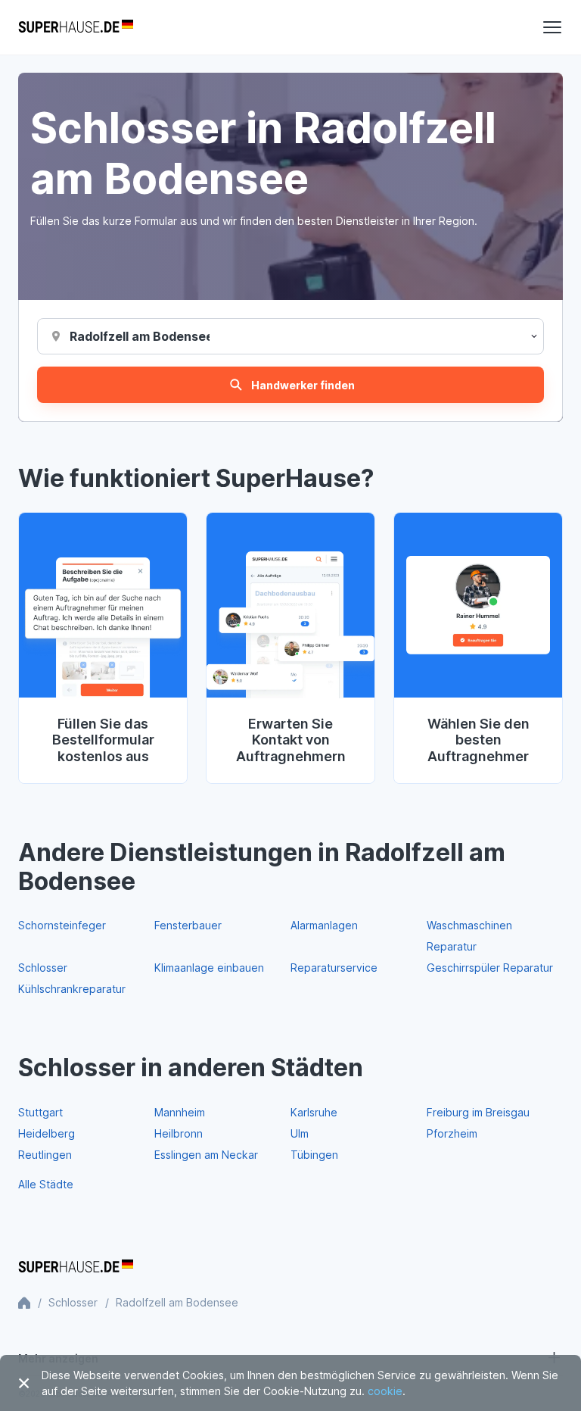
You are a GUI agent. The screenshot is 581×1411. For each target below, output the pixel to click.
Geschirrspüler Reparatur (490, 967)
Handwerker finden (303, 385)
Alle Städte (45, 1184)
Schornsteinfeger (62, 925)
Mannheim (179, 1112)
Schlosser (42, 967)
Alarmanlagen (324, 925)
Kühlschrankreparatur (72, 988)
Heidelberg (46, 1133)
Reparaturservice (333, 967)
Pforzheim (452, 1133)
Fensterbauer (188, 925)
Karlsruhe (313, 1112)
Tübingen (314, 1154)
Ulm (299, 1133)
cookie (385, 1390)
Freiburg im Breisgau (478, 1112)
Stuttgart (40, 1112)
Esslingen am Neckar (206, 1154)
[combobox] (140, 336)
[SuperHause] (75, 27)
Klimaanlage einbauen (209, 967)
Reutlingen (45, 1154)
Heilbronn (178, 1133)
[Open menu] (552, 27)
